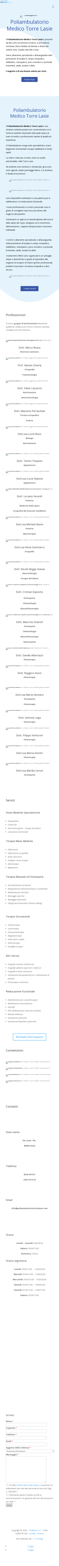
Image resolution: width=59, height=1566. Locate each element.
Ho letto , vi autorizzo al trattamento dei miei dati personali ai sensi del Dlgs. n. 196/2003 (29, 1488)
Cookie (32, 1533)
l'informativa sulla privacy (28, 1485)
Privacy (40, 1533)
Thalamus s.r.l (35, 1530)
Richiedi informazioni (29, 1037)
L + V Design (37, 1538)
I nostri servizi (29, 288)
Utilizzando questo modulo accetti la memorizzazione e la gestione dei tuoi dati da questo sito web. (29, 1498)
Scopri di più (29, 79)
